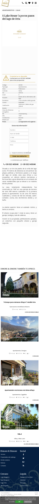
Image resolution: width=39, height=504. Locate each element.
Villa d (20, 434)
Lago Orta (4, 483)
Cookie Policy (24, 486)
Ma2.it (36, 494)
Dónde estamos (5, 460)
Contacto (3, 466)
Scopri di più (28, 501)
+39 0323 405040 (11, 164)
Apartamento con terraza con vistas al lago (19, 390)
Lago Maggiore (5, 477)
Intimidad (22, 480)
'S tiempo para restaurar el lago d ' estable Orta (20, 302)
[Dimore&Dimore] (5, 3)
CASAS (18, 10)
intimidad (28, 153)
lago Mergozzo (5, 480)
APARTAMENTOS (8, 10)
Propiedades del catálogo (8, 457)
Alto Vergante (5, 486)
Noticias (3, 463)
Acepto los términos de (21, 153)
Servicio (3, 454)
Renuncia (23, 483)
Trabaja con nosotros (26, 477)
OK (19, 501)
